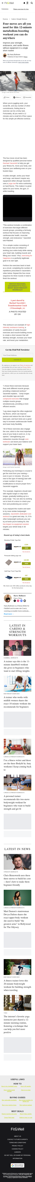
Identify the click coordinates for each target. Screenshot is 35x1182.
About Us (17, 1136)
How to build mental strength (9, 1090)
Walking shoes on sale (25, 1117)
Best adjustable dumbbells (9, 1100)
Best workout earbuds (26, 1105)
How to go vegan (26, 1090)
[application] (17, 205)
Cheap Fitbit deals (9, 1117)
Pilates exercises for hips (21, 9)
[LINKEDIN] (22, 600)
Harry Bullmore (15, 54)
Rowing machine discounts (9, 1114)
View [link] (26, 548)
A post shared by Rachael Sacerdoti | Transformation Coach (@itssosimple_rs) (17, 304)
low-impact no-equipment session (16, 524)
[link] (8, 546)
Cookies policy (17, 1149)
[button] (17, 545)
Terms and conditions (17, 1142)
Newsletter (28, 97)
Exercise (5, 19)
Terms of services (25, 365)
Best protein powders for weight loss (26, 1100)
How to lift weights (26, 1086)
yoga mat (12, 183)
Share (7, 97)
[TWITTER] (15, 600)
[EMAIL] (25, 600)
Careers (17, 1152)
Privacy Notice (27, 367)
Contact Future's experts (17, 1139)
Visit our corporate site (25, 1174)
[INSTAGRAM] (18, 600)
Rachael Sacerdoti (10, 163)
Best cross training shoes (9, 1105)
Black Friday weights (26, 1114)
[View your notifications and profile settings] (24, 3)
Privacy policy (17, 1146)
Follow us (18, 97)
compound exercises (11, 399)
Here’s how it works (23, 62)
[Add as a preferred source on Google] (17, 1165)
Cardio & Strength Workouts (19, 19)
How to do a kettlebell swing (9, 1086)
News (25, 57)
